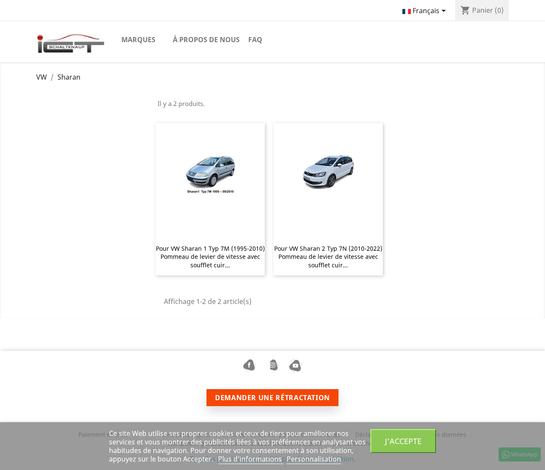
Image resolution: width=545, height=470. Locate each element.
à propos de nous (206, 39)
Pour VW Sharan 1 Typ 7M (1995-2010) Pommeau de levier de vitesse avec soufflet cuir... (210, 256)
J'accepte (403, 441)
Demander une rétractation (272, 397)
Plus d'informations (251, 459)
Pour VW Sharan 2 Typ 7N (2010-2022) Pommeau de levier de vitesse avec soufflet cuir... (328, 256)
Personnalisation (314, 459)
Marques (138, 39)
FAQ (255, 39)
